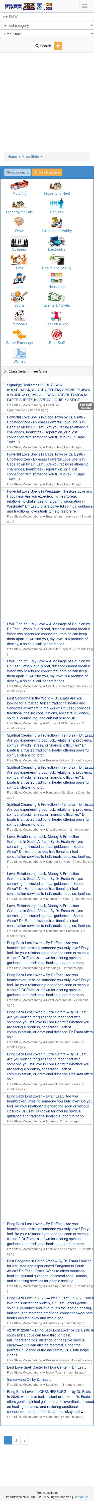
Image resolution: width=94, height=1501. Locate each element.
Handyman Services (60, 792)
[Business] (19, 241)
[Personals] (19, 315)
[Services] (57, 203)
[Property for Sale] (19, 203)
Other (19, 230)
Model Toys (54, 1372)
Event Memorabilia (59, 1000)
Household (56, 286)
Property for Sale (19, 211)
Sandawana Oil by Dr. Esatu (29, 1379)
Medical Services (57, 898)
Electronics (56, 249)
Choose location (46, 172)
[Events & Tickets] (57, 297)
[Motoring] (19, 185)
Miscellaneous (56, 829)
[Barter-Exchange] (19, 334)
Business (19, 249)
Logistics (52, 1384)
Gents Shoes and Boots (62, 1042)
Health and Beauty (56, 267)
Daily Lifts (52, 447)
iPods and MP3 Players (62, 723)
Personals (19, 323)
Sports (19, 305)
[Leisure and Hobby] (57, 222)
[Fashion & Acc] (57, 315)
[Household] (57, 278)
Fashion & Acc (56, 323)
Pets (19, 267)
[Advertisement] (47, 102)
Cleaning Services (58, 1286)
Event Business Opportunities (66, 686)
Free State (31, 156)
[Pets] (19, 259)
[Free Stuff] (57, 334)
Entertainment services (61, 516)
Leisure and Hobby (57, 230)
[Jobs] (19, 278)
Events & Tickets (57, 305)
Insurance (53, 1323)
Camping (52, 1416)
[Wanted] (19, 353)
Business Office (56, 760)
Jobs (19, 286)
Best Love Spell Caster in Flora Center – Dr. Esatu (46, 1367)
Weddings (53, 968)
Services (57, 211)
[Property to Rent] (57, 185)
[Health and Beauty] (57, 259)
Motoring (20, 193)
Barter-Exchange (19, 342)
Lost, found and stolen (61, 1249)
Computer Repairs (58, 649)
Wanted (20, 361)
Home (12, 156)
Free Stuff (57, 342)
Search (45, 45)
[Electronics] (57, 241)
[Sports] (19, 297)
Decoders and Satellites (62, 930)
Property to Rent (57, 193)
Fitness (51, 1121)
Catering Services (58, 861)
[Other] (19, 222)
